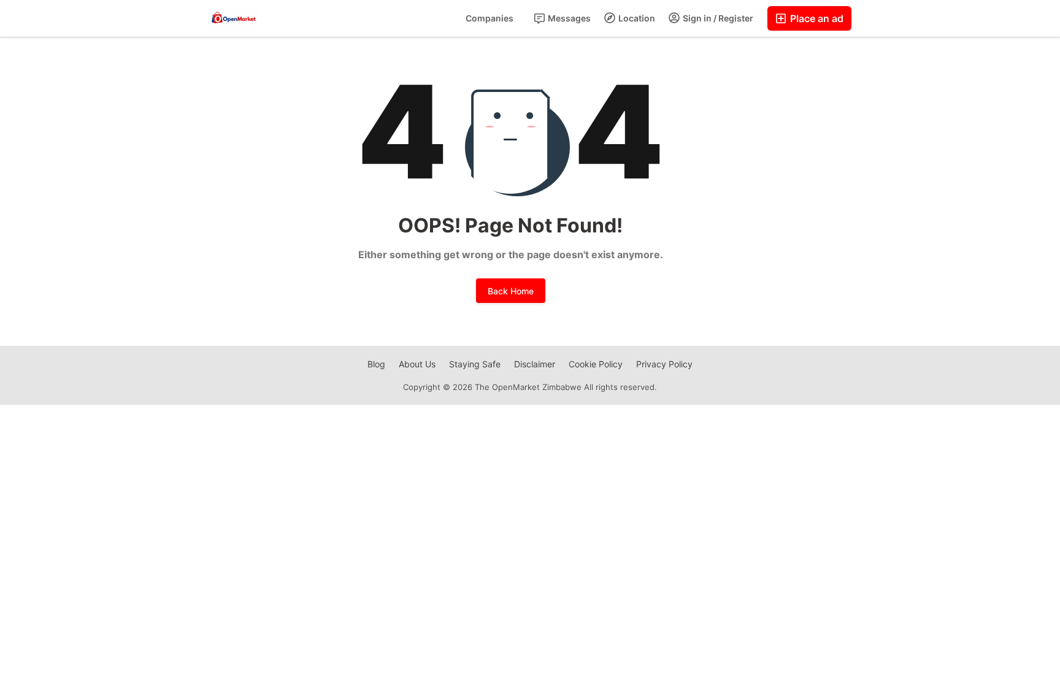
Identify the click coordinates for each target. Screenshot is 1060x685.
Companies (489, 18)
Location (635, 18)
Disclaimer (534, 364)
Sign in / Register (717, 18)
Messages (568, 18)
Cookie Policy (596, 364)
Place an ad (815, 18)
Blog (376, 364)
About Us (417, 364)
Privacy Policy (664, 364)
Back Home (511, 291)
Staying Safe (475, 364)
